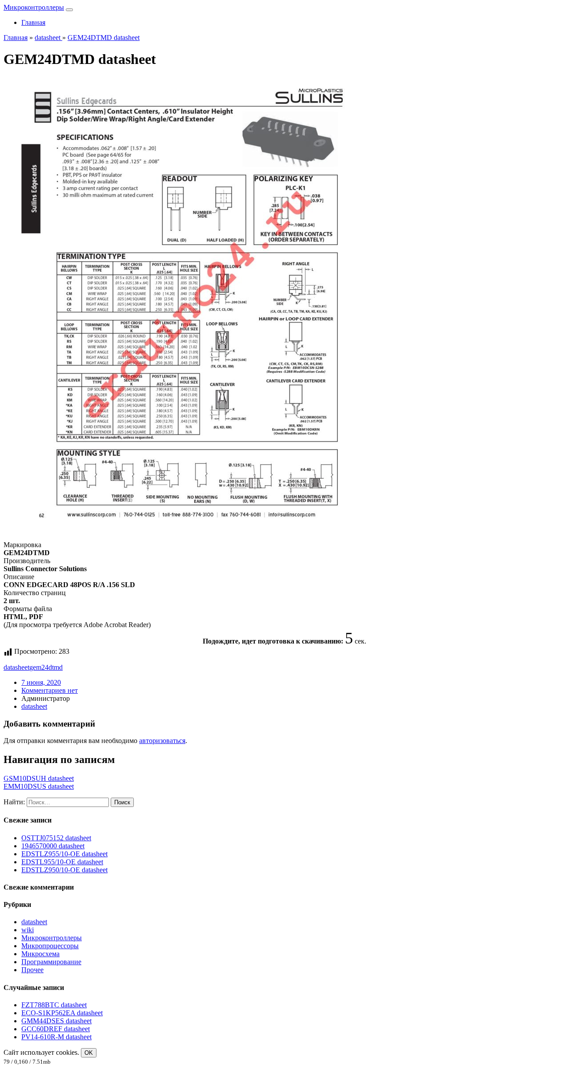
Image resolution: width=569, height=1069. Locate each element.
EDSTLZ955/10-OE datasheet (64, 854)
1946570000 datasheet (52, 846)
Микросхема (40, 954)
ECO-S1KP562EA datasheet (62, 1013)
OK (88, 1052)
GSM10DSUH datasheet (39, 778)
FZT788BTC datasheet (54, 1005)
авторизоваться (162, 740)
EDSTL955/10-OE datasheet (62, 862)
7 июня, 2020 (41, 682)
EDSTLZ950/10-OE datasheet (64, 870)
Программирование (51, 962)
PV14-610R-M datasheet (56, 1037)
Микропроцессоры (50, 946)
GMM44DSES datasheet (56, 1021)
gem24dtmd (46, 667)
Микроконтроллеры (34, 7)
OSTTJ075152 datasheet (56, 838)
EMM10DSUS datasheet (39, 786)
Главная (33, 22)
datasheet (16, 667)
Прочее (32, 970)
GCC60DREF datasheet (55, 1029)
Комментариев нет (49, 690)
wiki (27, 930)
